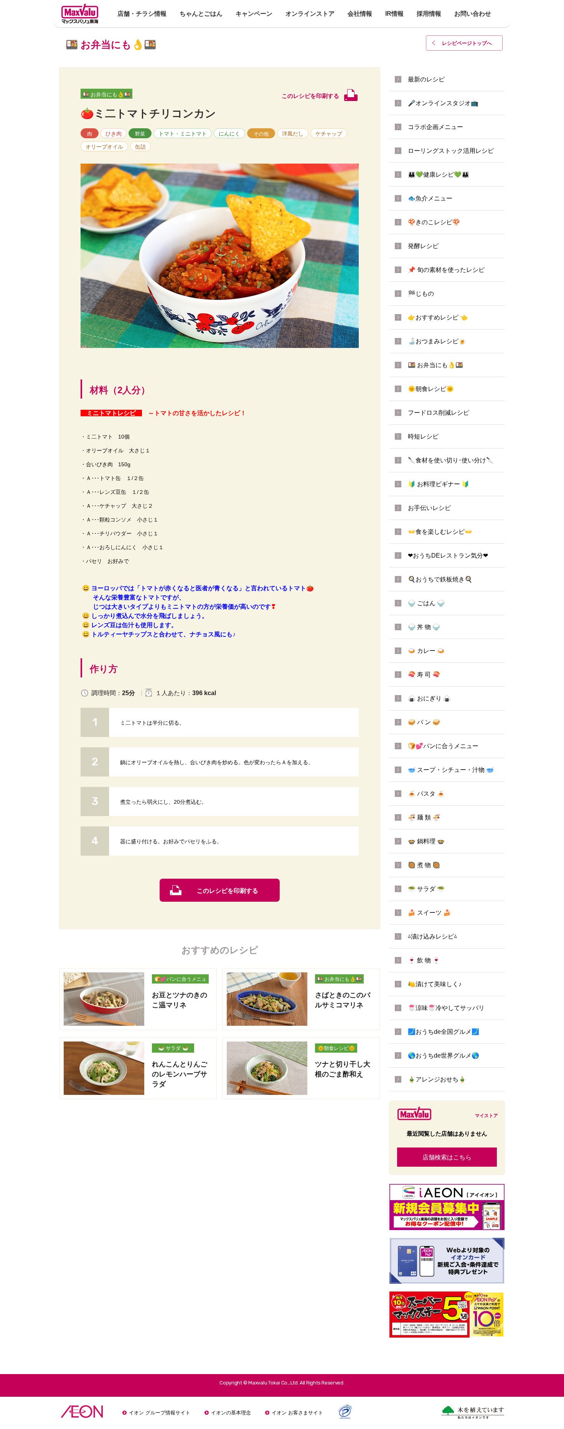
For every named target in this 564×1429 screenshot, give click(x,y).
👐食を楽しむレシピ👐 (440, 531)
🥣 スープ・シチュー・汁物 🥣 (451, 770)
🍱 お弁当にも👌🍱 (106, 94)
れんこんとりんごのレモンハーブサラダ (179, 1074)
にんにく (229, 134)
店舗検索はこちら (447, 1157)
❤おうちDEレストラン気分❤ (448, 555)
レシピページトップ (467, 43)
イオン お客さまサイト (297, 1413)
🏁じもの (421, 293)
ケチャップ (328, 134)
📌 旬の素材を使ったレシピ (446, 270)
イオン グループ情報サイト (159, 1413)
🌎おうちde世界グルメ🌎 (443, 1055)
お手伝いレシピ (429, 508)
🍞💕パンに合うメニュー (180, 980)
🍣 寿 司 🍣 (424, 674)
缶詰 (140, 147)
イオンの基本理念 (231, 1413)
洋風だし (292, 134)
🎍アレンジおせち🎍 (437, 1079)
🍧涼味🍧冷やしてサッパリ (446, 1008)
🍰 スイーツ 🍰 (429, 912)
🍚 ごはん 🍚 (426, 603)
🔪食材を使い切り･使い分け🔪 (451, 460)
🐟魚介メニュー (430, 198)
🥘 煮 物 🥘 (424, 865)
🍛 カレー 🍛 (426, 650)
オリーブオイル (104, 147)
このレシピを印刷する (227, 891)
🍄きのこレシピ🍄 (434, 222)
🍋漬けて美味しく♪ (435, 984)
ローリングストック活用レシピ (451, 150)
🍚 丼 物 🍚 (424, 627)
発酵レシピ (423, 246)
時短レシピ (423, 436)
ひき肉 (114, 134)
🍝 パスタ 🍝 (426, 793)
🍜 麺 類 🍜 (424, 817)
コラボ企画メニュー (435, 127)
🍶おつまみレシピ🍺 (437, 341)
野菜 (140, 134)
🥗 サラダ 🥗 (173, 1048)
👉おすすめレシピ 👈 (438, 317)
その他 (261, 134)
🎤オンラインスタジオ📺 (443, 103)
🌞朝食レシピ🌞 (336, 1048)
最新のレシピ (426, 79)
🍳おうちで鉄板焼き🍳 (440, 579)
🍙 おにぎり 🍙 (429, 698)
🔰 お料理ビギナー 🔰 (438, 484)
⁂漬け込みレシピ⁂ (432, 936)
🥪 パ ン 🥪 (424, 722)
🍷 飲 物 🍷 (424, 960)
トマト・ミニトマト (182, 134)
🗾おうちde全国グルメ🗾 (443, 1031)
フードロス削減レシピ (438, 412)
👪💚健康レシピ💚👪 (438, 174)
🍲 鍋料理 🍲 (426, 841)
